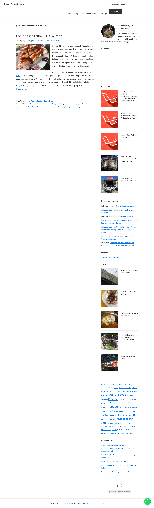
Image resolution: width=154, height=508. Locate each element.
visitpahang (105, 433)
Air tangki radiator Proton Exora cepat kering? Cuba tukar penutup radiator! (118, 229)
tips (118, 426)
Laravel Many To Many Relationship (129, 136)
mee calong (51, 104)
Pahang (126, 411)
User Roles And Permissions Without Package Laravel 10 (129, 115)
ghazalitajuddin (107, 210)
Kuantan (113, 399)
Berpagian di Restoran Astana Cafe (129, 271)
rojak (43, 107)
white (110, 433)
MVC (110, 411)
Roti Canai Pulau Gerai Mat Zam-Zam (129, 314)
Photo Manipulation (126, 415)
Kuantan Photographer (124, 400)
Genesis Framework (83, 503)
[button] (147, 501)
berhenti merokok (115, 384)
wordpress (117, 433)
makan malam (40, 104)
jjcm (109, 395)
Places (51, 101)
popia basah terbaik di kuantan (28, 107)
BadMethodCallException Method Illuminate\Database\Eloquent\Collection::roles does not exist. (129, 96)
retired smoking (111, 419)
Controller (130, 384)
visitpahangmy (76, 107)
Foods (27, 101)
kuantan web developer (119, 403)
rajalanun (103, 419)
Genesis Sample (68, 503)
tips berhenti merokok (127, 426)
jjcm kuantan (119, 394)
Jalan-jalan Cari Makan (39, 101)
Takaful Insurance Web (110, 257)
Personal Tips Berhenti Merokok (121, 206)
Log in (102, 503)
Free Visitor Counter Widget (120, 491)
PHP (134, 415)
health (135, 388)
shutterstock (110, 423)
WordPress (95, 503)
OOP (121, 411)
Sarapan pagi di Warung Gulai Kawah (128, 179)
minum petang (70, 104)
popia (78, 104)
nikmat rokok (116, 411)
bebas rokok (105, 384)
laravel (114, 407)
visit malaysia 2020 (111, 430)
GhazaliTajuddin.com (13, 3)
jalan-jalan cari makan (111, 391)
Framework (107, 387)
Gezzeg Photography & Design (123, 388)
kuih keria (30, 104)
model (104, 411)
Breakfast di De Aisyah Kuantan (129, 293)
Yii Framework (129, 433)
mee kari (60, 104)
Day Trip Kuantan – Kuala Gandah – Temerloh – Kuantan (128, 337)
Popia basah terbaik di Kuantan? (39, 36)
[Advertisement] (119, 66)
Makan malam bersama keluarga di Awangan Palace (128, 159)
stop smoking (118, 423)
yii (124, 433)
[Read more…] (22, 88)
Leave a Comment (53, 40)
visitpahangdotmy (63, 107)
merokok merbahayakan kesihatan (128, 407)
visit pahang (50, 107)
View (103, 430)
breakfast (124, 384)
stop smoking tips (126, 423)
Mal (102, 236)
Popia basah (86, 104)
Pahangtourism (115, 415)
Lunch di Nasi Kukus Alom (128, 357)
